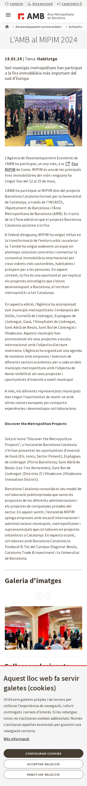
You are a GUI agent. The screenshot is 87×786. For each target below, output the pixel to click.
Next (48, 595)
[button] (14, 3)
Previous (39, 595)
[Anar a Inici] (6, 26)
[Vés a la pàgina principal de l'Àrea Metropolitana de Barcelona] (45, 15)
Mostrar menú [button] (8, 11)
